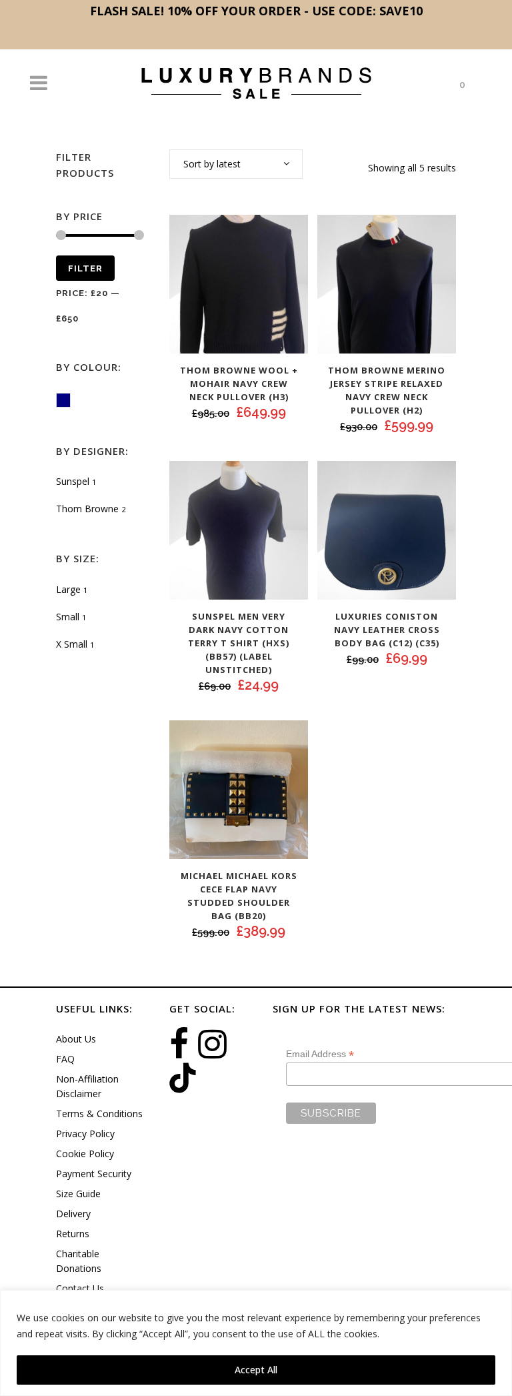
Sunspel (72, 481)
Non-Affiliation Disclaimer (87, 1086)
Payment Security (93, 1173)
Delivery (73, 1213)
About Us (76, 1038)
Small (67, 616)
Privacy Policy (85, 1133)
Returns (72, 1233)
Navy (70, 402)
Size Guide (78, 1193)
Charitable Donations (78, 1261)
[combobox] (236, 164)
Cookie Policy (85, 1153)
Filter (85, 268)
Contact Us (80, 1288)
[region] (256, 1343)
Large (68, 589)
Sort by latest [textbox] (212, 163)
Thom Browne (87, 508)
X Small (71, 644)
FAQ (65, 1059)
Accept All (256, 1369)
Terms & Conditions (99, 1113)
